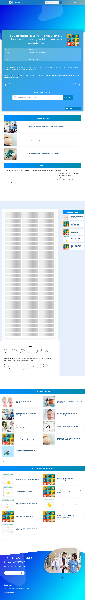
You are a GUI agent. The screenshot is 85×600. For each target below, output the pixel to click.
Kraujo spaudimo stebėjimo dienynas (76, 239)
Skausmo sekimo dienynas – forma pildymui (26, 504)
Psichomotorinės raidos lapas (76, 231)
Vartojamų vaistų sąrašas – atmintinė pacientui (27, 528)
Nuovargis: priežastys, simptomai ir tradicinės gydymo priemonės (26, 451)
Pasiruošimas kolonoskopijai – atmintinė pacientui (69, 401)
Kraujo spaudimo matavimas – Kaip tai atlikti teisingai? (27, 426)
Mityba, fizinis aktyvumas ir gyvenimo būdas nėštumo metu (46, 140)
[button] (75, 2)
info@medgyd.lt (9, 592)
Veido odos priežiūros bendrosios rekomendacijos (67, 414)
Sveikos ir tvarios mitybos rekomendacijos (65, 479)
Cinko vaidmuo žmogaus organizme (68, 426)
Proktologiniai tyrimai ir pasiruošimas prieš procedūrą (44, 153)
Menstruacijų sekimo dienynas (77, 217)
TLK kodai (15, 75)
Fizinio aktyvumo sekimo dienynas (67, 504)
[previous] (4, 461)
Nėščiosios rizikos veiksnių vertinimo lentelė (76, 246)
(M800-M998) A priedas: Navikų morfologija (31, 75)
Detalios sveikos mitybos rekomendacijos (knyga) (69, 491)
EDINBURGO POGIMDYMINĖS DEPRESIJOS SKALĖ (66, 516)
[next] (8, 461)
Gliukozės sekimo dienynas (24, 491)
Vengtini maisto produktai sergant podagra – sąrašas (76, 224)
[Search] (60, 2)
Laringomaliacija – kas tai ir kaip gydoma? (25, 401)
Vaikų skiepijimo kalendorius (24, 516)
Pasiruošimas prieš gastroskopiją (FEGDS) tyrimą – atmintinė (46, 126)
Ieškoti (67, 97)
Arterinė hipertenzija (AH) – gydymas (27, 439)
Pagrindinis (7, 75)
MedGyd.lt (10, 585)
